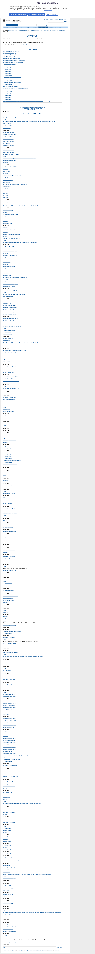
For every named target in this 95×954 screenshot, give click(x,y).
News (56, 27)
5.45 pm (4, 515)
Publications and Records (34, 30)
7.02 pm (4, 639)
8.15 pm (4, 771)
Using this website (33, 950)
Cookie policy (50, 950)
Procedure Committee (7, 58)
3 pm (4, 115)
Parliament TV (51, 27)
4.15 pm (4, 386)
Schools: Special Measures (8, 54)
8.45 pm (4, 826)
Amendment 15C (8, 78)
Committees (34, 27)
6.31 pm (4, 581)
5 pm (4, 438)
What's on (21, 27)
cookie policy (48, 10)
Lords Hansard (52, 30)
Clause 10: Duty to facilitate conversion (12, 90)
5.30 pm (4, 491)
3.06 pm (4, 119)
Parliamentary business (12, 25)
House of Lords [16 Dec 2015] (32, 114)
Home (4, 25)
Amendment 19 (8, 93)
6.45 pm (4, 610)
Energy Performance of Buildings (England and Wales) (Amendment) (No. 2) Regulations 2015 (23, 101)
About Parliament (32, 25)
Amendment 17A (8, 91)
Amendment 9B (8, 69)
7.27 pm (4, 668)
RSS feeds (61, 19)
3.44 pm (4, 324)
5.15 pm (4, 475)
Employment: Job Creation (8, 53)
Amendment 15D (8, 80)
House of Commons (7, 27)
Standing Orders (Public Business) (10, 60)
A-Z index (4, 950)
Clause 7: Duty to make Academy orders (12, 77)
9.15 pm (4, 896)
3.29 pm (4, 240)
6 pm (4, 535)
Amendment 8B (8, 67)
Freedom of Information (21, 950)
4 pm (4, 359)
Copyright (39, 950)
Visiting (45, 25)
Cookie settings (51, 14)
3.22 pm (4, 203)
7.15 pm (4, 654)
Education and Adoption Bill (9, 62)
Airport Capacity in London (8, 51)
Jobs (27, 950)
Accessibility (46, 19)
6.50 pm (4, 621)
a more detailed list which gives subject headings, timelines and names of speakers (33, 44)
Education (50, 25)
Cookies (51, 19)
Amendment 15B (8, 75)
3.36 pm (4, 292)
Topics (60, 27)
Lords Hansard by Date (60, 30)
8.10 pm (4, 757)
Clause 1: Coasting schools (9, 64)
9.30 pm (4, 910)
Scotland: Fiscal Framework (9, 56)
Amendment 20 (8, 95)
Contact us (66, 19)
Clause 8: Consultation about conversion (12, 82)
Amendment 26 (8, 99)
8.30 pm (4, 801)
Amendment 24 (8, 97)
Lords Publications (44, 30)
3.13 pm (4, 156)
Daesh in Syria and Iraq (8, 86)
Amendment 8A (8, 65)
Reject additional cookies (36, 14)
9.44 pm (4, 937)
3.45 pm (4, 328)
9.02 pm (4, 876)
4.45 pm (4, 425)
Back (4, 947)
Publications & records (43, 27)
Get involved (39, 25)
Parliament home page (12, 30)
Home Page (59, 947)
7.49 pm (4, 692)
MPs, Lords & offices (22, 25)
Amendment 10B (8, 73)
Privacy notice (44, 950)
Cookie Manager (57, 950)
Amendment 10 (8, 71)
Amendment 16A (8, 84)
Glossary (9, 950)
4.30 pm (4, 407)
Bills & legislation (27, 27)
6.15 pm (4, 566)
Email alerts (56, 19)
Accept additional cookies (18, 14)
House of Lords (15, 27)
